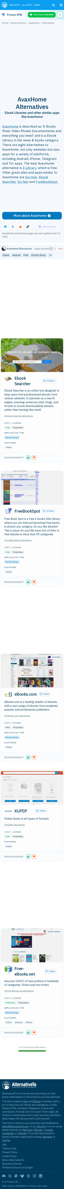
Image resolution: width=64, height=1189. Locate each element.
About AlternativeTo (13, 1160)
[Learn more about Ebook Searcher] (8, 379)
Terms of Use (9, 1148)
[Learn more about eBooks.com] (8, 694)
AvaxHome (10, 126)
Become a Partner (12, 1163)
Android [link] (16, 255)
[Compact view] (54, 248)
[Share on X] (13, 227)
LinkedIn (22, 1133)
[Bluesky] (22, 1176)
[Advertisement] (32, 58)
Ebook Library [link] (38, 255)
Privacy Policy (9, 1152)
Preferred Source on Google (17, 1167)
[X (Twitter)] (10, 1176)
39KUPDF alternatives (14, 824)
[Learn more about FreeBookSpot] (8, 511)
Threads (48, 1129)
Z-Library (29, 168)
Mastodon (27, 1129)
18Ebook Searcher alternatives (18, 416)
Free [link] (26, 255)
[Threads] (28, 1176)
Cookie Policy (9, 1156)
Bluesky (38, 1129)
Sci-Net (22, 181)
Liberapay (47, 1136)
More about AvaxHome (29, 216)
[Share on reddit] (20, 227)
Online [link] (6, 255)
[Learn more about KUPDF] (8, 811)
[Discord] (3, 1176)
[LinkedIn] (40, 1176)
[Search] (53, 5)
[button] (49, 380)
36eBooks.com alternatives (17, 715)
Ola (25, 1101)
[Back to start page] (4, 5)
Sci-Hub (31, 177)
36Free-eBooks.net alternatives (19, 990)
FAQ (4, 1144)
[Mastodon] (16, 1176)
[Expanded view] (51, 248)
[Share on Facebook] (5, 227)
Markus (36, 1101)
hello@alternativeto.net (15, 1126)
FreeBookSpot (47, 181)
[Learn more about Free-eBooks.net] (8, 969)
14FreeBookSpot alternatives (18, 540)
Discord (41, 1126)
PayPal (6, 1140)
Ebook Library (12, 437)
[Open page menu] (61, 5)
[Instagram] (34, 1176)
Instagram (8, 1133)
